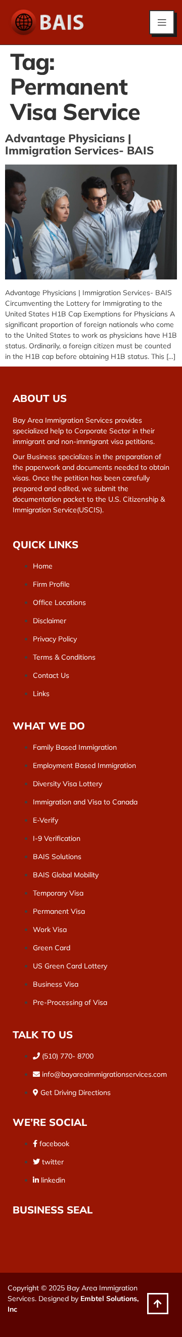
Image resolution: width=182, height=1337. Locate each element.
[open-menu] (161, 22)
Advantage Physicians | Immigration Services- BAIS (79, 144)
